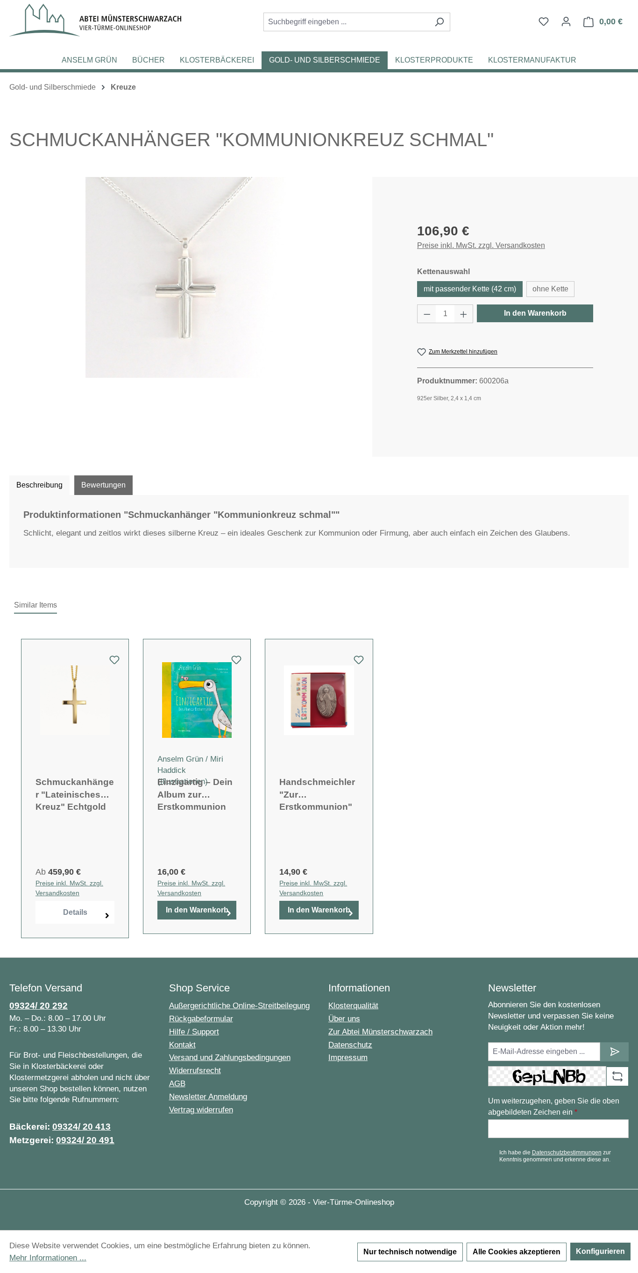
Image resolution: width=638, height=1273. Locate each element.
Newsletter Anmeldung (208, 1096)
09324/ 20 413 (81, 1127)
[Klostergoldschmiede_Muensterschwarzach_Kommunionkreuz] (185, 277)
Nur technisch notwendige (410, 1252)
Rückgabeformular (201, 1018)
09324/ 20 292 (38, 1006)
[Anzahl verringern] (427, 313)
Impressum (348, 1057)
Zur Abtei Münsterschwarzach (380, 1031)
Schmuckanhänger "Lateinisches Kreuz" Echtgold (74, 794)
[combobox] (346, 22)
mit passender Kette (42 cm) (470, 289)
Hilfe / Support (194, 1031)
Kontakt (182, 1044)
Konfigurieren (600, 1251)
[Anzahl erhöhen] (464, 313)
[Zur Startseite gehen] (95, 20)
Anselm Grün (180, 759)
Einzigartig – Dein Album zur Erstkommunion (195, 794)
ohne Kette (550, 289)
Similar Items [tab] (35, 605)
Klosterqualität (353, 1005)
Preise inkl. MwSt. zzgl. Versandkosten (481, 245)
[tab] (39, 485)
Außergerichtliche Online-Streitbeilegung (239, 1005)
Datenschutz (350, 1044)
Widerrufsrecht (195, 1070)
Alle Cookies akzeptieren (516, 1252)
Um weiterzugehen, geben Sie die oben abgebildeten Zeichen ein (553, 1106)
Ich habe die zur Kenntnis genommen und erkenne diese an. (555, 1155)
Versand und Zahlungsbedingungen (230, 1057)
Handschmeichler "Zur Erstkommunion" (317, 794)
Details (75, 912)
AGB (177, 1083)
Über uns (344, 1018)
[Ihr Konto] (566, 21)
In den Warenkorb (535, 313)
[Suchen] (439, 22)
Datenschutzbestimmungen (567, 1152)
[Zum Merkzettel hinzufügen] (114, 662)
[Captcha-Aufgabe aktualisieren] (617, 1076)
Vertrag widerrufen (201, 1109)
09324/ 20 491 (85, 1140)
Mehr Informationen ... (47, 1257)
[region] (186, 277)
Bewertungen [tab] (103, 485)
